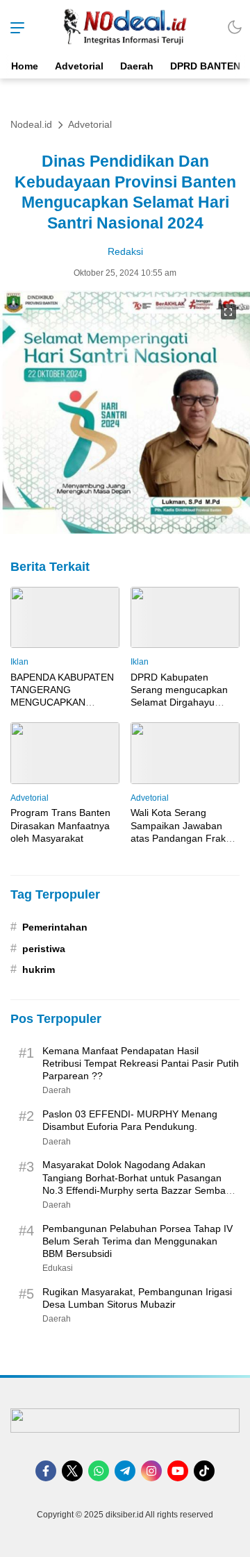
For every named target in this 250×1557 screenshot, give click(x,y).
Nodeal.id (31, 124)
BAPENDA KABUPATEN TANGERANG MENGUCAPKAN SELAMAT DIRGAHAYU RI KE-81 (62, 702)
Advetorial (90, 124)
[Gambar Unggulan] (125, 530)
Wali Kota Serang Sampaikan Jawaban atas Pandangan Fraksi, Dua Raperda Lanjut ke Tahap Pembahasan (183, 838)
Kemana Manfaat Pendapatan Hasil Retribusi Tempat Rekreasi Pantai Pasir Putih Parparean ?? (140, 1063)
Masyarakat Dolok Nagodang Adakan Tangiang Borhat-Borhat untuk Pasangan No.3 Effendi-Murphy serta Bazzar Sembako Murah (139, 1183)
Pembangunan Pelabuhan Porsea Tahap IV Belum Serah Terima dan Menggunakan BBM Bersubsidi (137, 1241)
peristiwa (43, 948)
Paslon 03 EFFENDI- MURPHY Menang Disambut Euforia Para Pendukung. (129, 1120)
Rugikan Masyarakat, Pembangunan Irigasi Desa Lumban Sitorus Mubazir (137, 1298)
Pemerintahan (55, 927)
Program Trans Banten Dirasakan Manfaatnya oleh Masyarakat (60, 825)
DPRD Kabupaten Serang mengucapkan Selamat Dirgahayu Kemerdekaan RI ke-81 (182, 696)
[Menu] (14, 27)
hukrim (38, 969)
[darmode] (234, 27)
